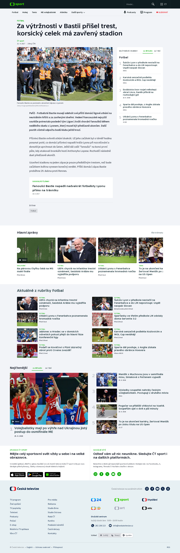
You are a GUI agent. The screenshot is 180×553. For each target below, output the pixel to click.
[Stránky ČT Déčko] (95, 509)
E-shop (13, 525)
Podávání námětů (56, 525)
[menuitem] (15, 12)
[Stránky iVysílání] (149, 500)
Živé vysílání (15, 504)
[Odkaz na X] (107, 474)
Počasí (13, 520)
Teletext (14, 512)
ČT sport (20, 41)
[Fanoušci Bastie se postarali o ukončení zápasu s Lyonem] (65, 74)
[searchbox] (138, 4)
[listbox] (115, 535)
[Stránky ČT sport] (122, 500)
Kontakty (52, 533)
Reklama (52, 504)
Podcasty (14, 516)
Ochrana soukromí (42, 547)
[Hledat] (153, 4)
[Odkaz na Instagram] (95, 474)
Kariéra (51, 520)
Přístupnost (58, 547)
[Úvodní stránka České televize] (24, 489)
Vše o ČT (13, 533)
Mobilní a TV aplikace (19, 529)
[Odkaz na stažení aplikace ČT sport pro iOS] (18, 474)
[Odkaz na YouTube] (113, 474)
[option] (104, 535)
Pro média (52, 499)
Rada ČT (51, 516)
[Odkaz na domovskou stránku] (21, 4)
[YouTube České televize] (157, 489)
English (29, 547)
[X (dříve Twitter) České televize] (163, 489)
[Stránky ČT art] (120, 509)
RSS (168, 547)
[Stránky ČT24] (96, 500)
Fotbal (20, 20)
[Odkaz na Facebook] (101, 474)
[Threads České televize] (168, 489)
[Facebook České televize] (152, 489)
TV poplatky (15, 508)
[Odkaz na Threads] (119, 474)
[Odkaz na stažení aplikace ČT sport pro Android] (35, 474)
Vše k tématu (157, 232)
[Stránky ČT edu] (147, 509)
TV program (15, 499)
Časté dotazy (54, 529)
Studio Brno (53, 508)
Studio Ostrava (54, 512)
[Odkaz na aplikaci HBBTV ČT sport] (52, 474)
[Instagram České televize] (147, 489)
